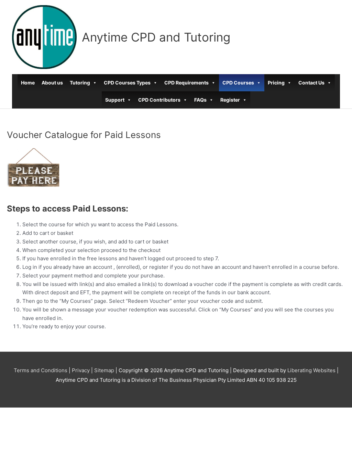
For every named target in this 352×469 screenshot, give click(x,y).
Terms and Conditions (40, 370)
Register (230, 100)
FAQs (200, 100)
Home (28, 82)
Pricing (276, 82)
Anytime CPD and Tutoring (156, 37)
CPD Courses (238, 82)
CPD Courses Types (127, 82)
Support (114, 100)
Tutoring (80, 82)
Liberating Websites (311, 370)
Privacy (81, 370)
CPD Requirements (186, 82)
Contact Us (311, 82)
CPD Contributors (159, 100)
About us (52, 82)
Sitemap (104, 370)
